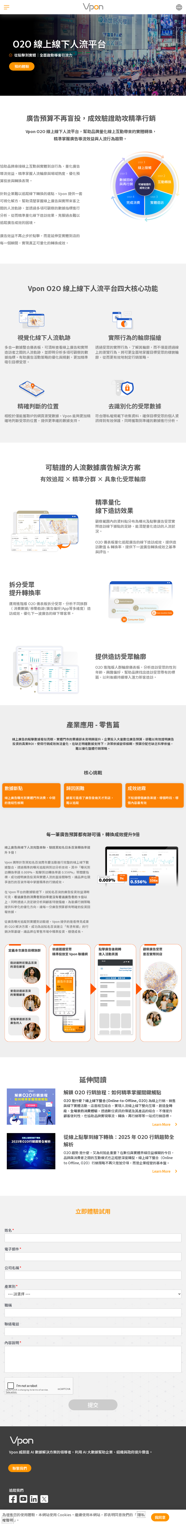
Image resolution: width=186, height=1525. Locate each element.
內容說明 (12, 1342)
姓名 (8, 1230)
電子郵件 (12, 1249)
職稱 (8, 1305)
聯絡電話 (12, 1324)
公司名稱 (12, 1267)
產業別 (10, 1286)
